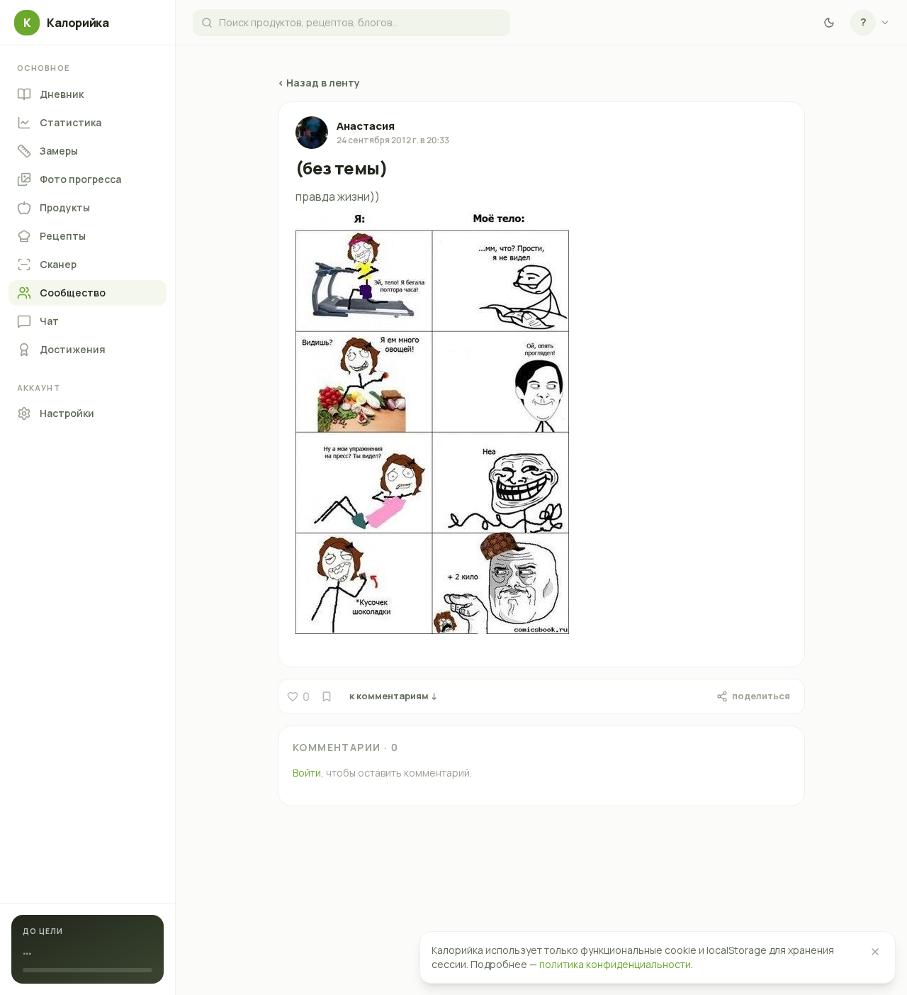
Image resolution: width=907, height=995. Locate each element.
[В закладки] (326, 696)
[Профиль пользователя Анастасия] (311, 132)
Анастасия (366, 125)
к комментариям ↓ (393, 695)
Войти (307, 772)
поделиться (761, 695)
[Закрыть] (875, 951)
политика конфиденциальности (615, 964)
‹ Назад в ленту (319, 82)
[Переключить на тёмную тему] (829, 22)
